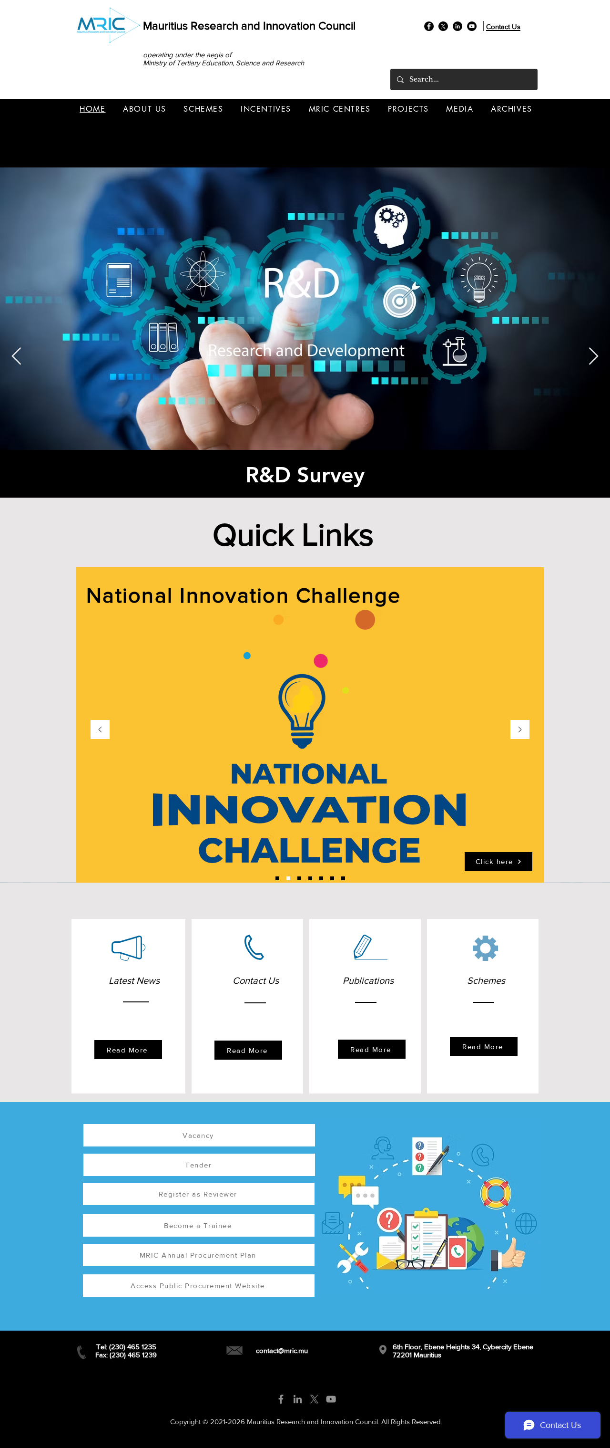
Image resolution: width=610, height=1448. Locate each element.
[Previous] (100, 730)
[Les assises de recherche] (299, 878)
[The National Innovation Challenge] (288, 878)
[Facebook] (429, 26)
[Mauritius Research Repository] (332, 878)
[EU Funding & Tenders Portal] (277, 878)
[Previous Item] (16, 356)
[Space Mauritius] (321, 878)
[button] (144, 109)
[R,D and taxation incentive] (343, 878)
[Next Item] (593, 356)
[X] (443, 26)
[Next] (519, 730)
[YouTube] (472, 26)
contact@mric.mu (282, 1350)
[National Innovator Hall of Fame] (310, 878)
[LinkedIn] (457, 26)
